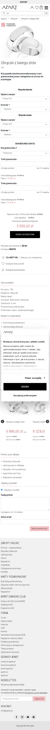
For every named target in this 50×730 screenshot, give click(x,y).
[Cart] (41, 7)
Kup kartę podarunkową (11, 581)
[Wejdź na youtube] (28, 717)
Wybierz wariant (8, 94)
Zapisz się (39, 699)
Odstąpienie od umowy (11, 568)
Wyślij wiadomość (39, 528)
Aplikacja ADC (7, 605)
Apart (9, 296)
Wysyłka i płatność (9, 551)
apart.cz (4, 672)
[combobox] (25, 99)
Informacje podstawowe (14, 323)
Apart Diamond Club (12, 473)
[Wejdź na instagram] (22, 717)
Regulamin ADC (7, 608)
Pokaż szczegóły (33, 378)
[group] (18, 421)
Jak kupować (6, 555)
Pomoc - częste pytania (11, 548)
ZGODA (25, 386)
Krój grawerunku (8, 148)
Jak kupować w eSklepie (13, 465)
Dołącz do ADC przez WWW (13, 601)
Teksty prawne (7, 649)
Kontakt (4, 572)
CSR (3, 628)
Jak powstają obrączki (13, 327)
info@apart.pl (7, 711)
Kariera (4, 631)
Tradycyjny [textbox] (7, 153)
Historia (4, 624)
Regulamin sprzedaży (12, 477)
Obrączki (14, 19)
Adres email (6, 517)
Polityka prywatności (10, 642)
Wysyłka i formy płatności (14, 469)
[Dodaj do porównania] (2, 270)
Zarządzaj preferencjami (25, 395)
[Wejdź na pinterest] (34, 717)
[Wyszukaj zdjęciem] (9, 24)
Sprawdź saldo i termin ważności (15, 585)
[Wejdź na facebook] (16, 717)
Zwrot (3, 558)
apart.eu (4, 675)
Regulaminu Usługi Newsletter (36, 693)
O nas (3, 618)
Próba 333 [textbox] (7, 99)
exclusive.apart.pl (8, 665)
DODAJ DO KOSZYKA (25, 234)
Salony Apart (6, 621)
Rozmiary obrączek (11, 461)
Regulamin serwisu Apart (12, 638)
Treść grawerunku (9, 159)
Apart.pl (4, 19)
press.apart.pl (7, 668)
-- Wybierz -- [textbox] (8, 109)
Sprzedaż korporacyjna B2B (13, 635)
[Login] (32, 7)
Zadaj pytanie (7, 495)
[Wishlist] (37, 7)
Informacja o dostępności (12, 645)
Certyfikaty (5, 565)
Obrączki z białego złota (15, 422)
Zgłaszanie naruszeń (10, 652)
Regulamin (5, 561)
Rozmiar (5, 105)
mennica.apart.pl (8, 662)
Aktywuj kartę (6, 588)
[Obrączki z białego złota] (18, 405)
